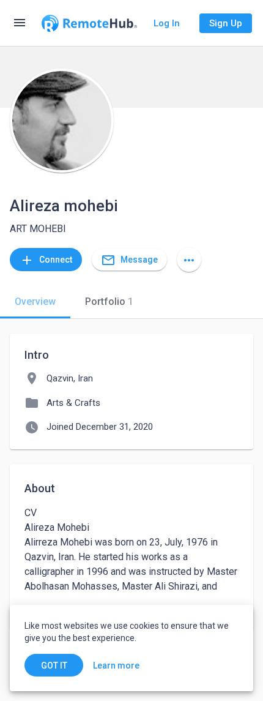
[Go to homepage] (89, 23)
